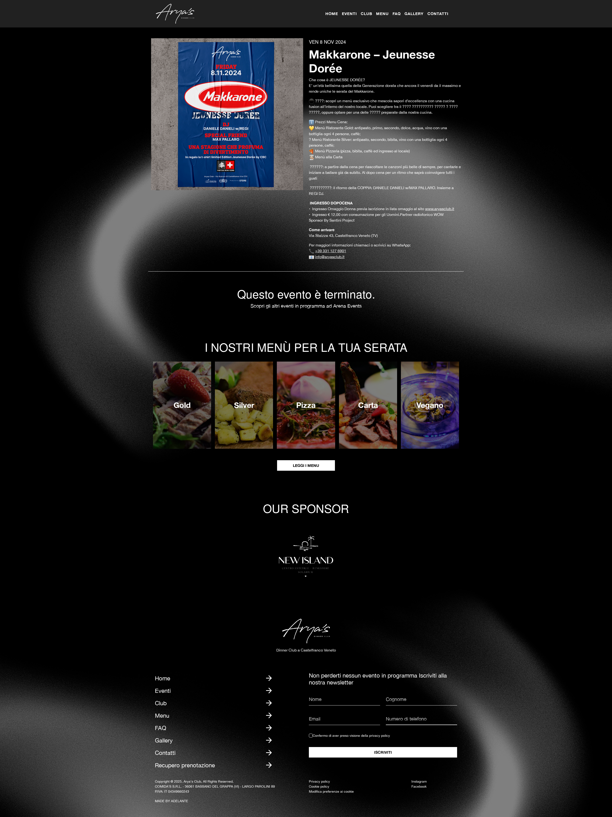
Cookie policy (319, 786)
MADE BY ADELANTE (171, 801)
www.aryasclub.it (439, 209)
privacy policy (379, 735)
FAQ (397, 13)
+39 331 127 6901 (330, 251)
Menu (382, 13)
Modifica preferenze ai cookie (331, 791)
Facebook (418, 786)
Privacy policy (319, 781)
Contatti (437, 13)
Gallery (414, 13)
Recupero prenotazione (185, 765)
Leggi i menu (306, 465)
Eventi (349, 13)
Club (366, 13)
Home (331, 13)
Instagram (419, 781)
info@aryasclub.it (329, 257)
